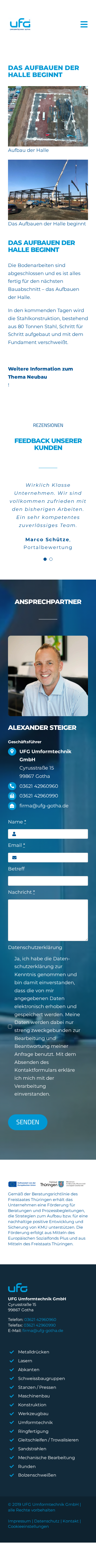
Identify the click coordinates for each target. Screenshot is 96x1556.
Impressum (19, 1521)
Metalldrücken (33, 1351)
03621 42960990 (40, 1325)
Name (17, 822)
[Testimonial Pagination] (45, 559)
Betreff (16, 869)
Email (16, 845)
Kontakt (71, 1521)
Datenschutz (46, 1521)
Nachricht (21, 892)
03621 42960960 (40, 1319)
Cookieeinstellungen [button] (28, 1526)
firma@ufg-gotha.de (42, 1330)
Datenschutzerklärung (35, 947)
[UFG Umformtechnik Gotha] (20, 24)
